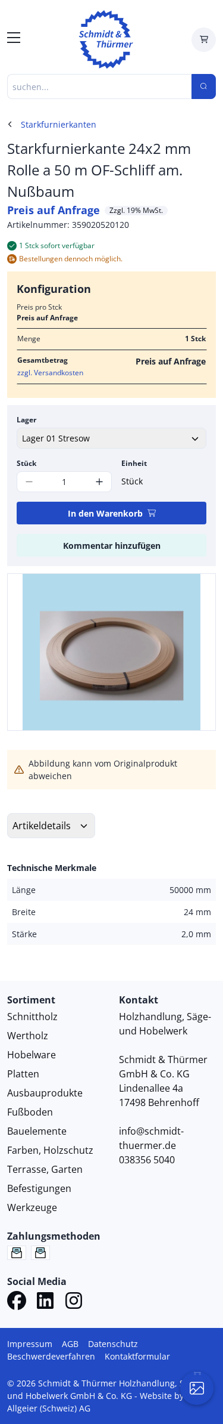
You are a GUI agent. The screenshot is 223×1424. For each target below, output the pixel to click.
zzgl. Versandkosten (50, 372)
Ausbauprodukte (45, 1092)
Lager (26, 420)
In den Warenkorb (105, 513)
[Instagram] (73, 1302)
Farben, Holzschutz (50, 1150)
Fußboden (30, 1112)
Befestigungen (39, 1188)
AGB (70, 1343)
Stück (26, 463)
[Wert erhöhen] (99, 481)
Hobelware (31, 1054)
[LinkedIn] (45, 1302)
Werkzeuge (32, 1207)
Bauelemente (37, 1131)
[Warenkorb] (203, 39)
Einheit (134, 463)
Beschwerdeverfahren (51, 1356)
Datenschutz (113, 1343)
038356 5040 (147, 1159)
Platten (23, 1073)
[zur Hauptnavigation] (13, 39)
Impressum (29, 1343)
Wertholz (27, 1035)
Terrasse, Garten (45, 1169)
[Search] (203, 86)
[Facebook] (16, 1302)
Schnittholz (32, 1016)
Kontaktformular (137, 1356)
